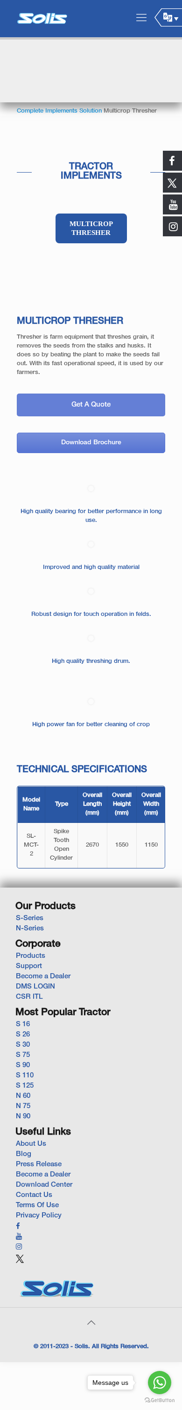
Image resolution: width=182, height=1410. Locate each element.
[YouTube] (19, 1237)
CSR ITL (29, 997)
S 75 (23, 1055)
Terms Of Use (37, 1205)
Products (30, 956)
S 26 (23, 1034)
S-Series (29, 918)
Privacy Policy (39, 1215)
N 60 (23, 1096)
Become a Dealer (43, 976)
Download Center (44, 1185)
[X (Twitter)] (20, 1262)
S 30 (23, 1045)
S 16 (23, 1024)
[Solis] (42, 19)
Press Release (39, 1164)
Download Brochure (91, 443)
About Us (31, 1144)
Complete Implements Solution (59, 111)
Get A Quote (91, 404)
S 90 (23, 1065)
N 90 (23, 1116)
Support (29, 966)
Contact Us (34, 1195)
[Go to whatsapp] (159, 1382)
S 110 (25, 1075)
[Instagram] (19, 1247)
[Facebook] (18, 1226)
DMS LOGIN (35, 986)
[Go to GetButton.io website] (160, 1400)
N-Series (30, 928)
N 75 (23, 1106)
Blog (23, 1154)
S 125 (25, 1086)
